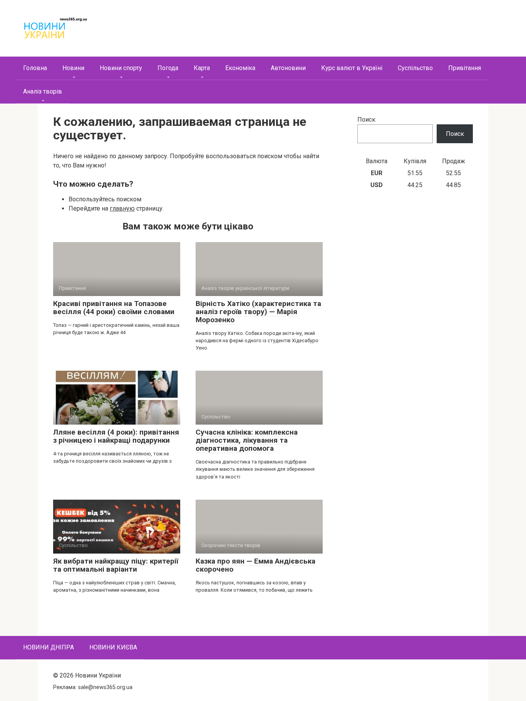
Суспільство (415, 68)
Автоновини (288, 68)
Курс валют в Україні (351, 68)
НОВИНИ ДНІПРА (48, 647)
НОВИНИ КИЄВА (113, 647)
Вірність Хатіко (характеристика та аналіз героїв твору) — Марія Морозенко (258, 311)
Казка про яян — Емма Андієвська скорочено (255, 565)
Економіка (240, 68)
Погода (167, 68)
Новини (73, 68)
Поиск (366, 119)
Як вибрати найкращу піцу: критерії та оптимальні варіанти (115, 565)
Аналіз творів (42, 91)
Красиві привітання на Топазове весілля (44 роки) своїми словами (113, 307)
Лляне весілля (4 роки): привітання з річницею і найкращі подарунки (116, 436)
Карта (202, 68)
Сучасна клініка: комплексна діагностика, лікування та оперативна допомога (247, 440)
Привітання (464, 68)
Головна (35, 68)
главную (122, 208)
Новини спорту (121, 68)
